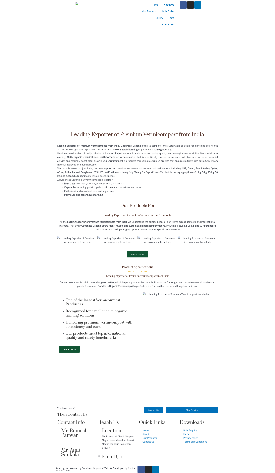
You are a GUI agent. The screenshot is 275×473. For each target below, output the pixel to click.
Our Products (149, 11)
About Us (169, 4)
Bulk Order (168, 11)
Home (155, 4)
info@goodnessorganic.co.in (117, 462)
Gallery (159, 17)
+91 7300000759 (70, 441)
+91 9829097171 (70, 460)
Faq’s (171, 17)
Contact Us (168, 24)
